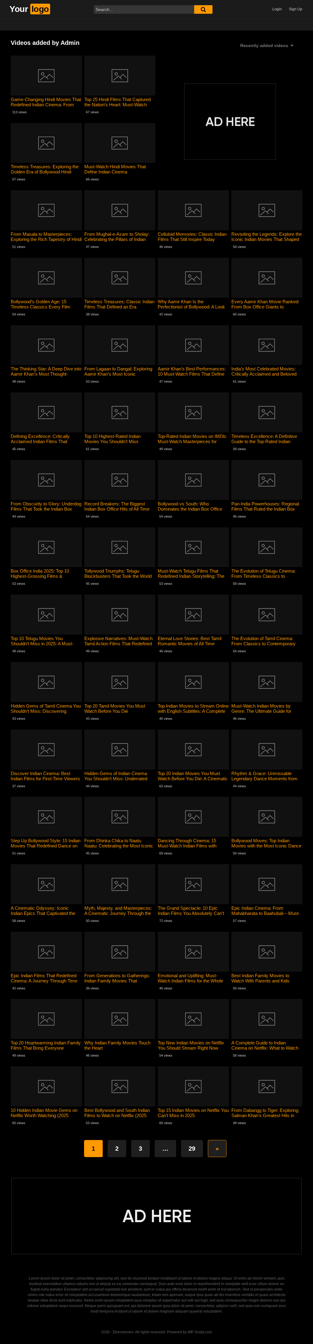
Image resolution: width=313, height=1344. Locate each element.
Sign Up (295, 9)
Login (277, 9)
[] (203, 9)
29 (192, 1148)
